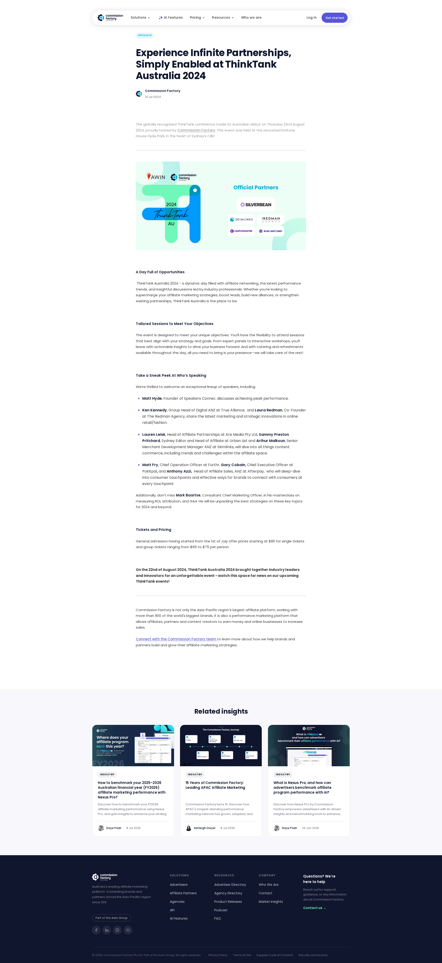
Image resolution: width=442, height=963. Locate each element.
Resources (221, 17)
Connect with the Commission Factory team (176, 639)
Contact (265, 893)
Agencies (177, 901)
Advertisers (179, 884)
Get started (335, 18)
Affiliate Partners (183, 893)
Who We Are (269, 884)
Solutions (138, 17)
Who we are (251, 17)
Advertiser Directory (230, 884)
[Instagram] (117, 930)
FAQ (217, 918)
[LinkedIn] (107, 930)
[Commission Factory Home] (110, 17)
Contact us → (314, 908)
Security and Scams (313, 955)
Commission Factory (196, 130)
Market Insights (271, 901)
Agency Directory (228, 893)
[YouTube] (128, 930)
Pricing (195, 17)
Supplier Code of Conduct (274, 955)
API (172, 910)
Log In (312, 17)
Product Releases (228, 901)
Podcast (220, 910)
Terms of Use (242, 955)
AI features (173, 17)
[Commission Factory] (125, 877)
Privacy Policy (218, 955)
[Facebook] (96, 930)
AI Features (179, 918)
